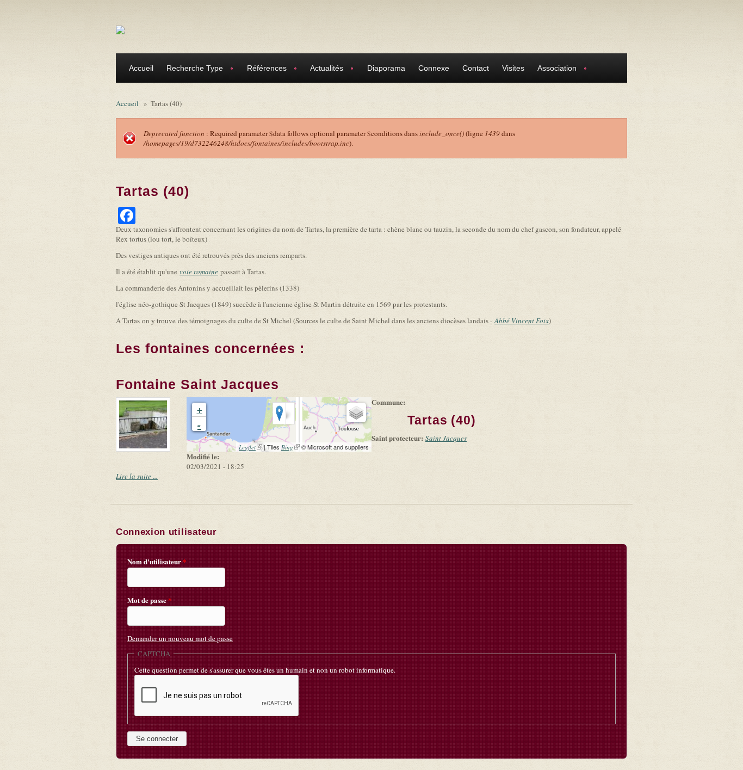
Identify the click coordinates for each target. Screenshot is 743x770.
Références (263, 69)
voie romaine (198, 271)
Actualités (323, 69)
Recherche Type (191, 69)
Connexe (433, 68)
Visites (513, 68)
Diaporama (386, 68)
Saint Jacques (446, 438)
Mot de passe (149, 600)
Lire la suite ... (137, 476)
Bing (290, 447)
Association (554, 69)
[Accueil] (120, 29)
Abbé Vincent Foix (521, 320)
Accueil (141, 68)
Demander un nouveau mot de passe (180, 638)
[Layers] (356, 412)
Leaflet (250, 447)
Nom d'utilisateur (157, 561)
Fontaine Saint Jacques (197, 384)
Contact (475, 68)
